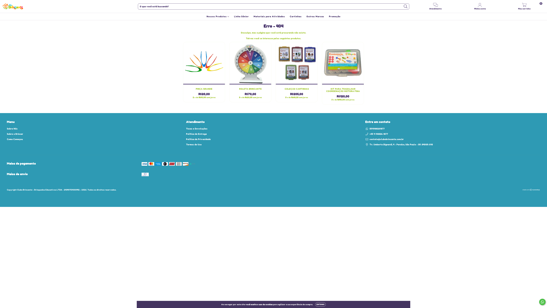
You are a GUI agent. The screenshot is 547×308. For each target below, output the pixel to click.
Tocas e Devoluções (196, 128)
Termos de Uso (194, 144)
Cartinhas (296, 16)
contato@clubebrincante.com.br (387, 139)
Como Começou (15, 139)
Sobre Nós (12, 128)
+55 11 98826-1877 (379, 134)
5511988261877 (377, 128)
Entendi (320, 304)
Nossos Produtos (217, 16)
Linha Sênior (241, 16)
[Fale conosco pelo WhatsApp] (542, 302)
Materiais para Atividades (269, 16)
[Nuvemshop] (531, 190)
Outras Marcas (315, 16)
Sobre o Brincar (15, 134)
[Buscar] (405, 6)
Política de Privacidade (198, 139)
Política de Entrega (196, 134)
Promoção (334, 16)
